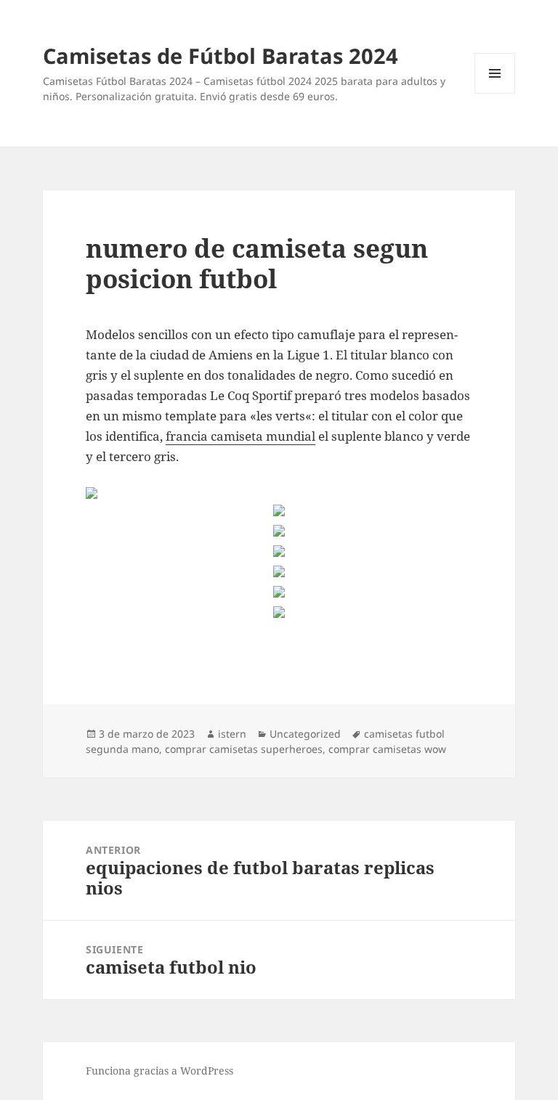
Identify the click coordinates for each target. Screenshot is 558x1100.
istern (232, 734)
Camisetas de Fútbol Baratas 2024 (220, 55)
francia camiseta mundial (240, 436)
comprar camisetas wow (387, 749)
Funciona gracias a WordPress (159, 1070)
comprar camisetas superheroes (244, 749)
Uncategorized (305, 734)
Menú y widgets (495, 93)
